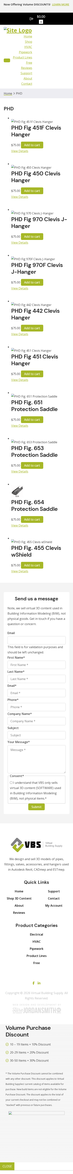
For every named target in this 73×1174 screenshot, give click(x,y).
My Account (54, 905)
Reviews (26, 68)
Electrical (36, 934)
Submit (36, 807)
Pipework (25, 52)
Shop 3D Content (19, 898)
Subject (13, 728)
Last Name (16, 672)
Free (29, 63)
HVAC (28, 47)
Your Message (18, 742)
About (28, 78)
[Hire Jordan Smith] (36, 1008)
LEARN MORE (60, 4)
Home (28, 36)
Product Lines (22, 57)
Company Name (19, 714)
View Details (19, 151)
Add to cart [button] (32, 145)
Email (11, 633)
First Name (16, 657)
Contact (26, 84)
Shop (28, 42)
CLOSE (7, 1166)
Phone (13, 700)
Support (26, 73)
